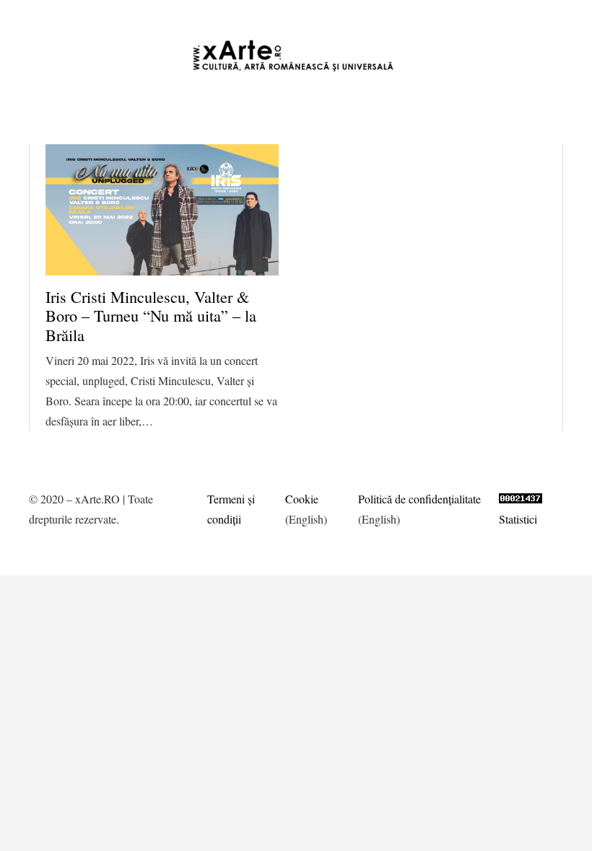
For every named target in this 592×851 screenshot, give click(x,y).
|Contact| (562, 14)
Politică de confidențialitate (419, 498)
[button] (342, 14)
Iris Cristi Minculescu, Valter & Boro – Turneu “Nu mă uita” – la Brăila (150, 316)
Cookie (301, 498)
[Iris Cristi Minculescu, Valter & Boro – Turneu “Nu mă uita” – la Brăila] (162, 209)
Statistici (518, 518)
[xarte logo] (296, 55)
